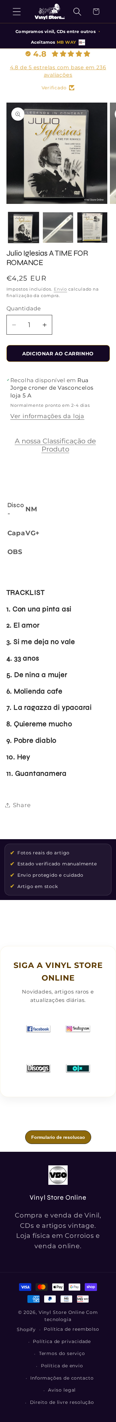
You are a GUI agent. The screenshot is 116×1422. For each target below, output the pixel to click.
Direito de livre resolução (62, 1402)
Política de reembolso (71, 1329)
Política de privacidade (62, 1341)
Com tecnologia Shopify (57, 1320)
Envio (60, 289)
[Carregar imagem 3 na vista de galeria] (92, 227)
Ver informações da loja (47, 416)
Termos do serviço (62, 1353)
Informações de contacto (62, 1378)
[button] (16, 11)
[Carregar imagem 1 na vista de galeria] (23, 227)
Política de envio (62, 1366)
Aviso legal (62, 1390)
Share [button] (22, 805)
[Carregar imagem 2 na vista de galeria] (58, 227)
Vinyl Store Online (62, 1312)
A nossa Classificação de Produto (55, 445)
